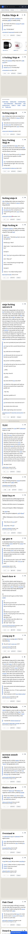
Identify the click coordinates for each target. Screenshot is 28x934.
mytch (10, 70)
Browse (12, 10)
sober (7, 909)
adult (15, 639)
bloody (20, 694)
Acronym (4, 428)
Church (15, 771)
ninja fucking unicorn (6, 412)
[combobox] (13, 6)
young (12, 644)
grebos (23, 694)
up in (13, 522)
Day (23, 771)
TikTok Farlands (5, 723)
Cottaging (4, 485)
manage (18, 24)
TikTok (4, 710)
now (17, 694)
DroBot (10, 274)
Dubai (21, 796)
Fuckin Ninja (4, 32)
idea (16, 843)
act (5, 61)
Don (8, 255)
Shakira (8, 797)
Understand (23, 428)
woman (5, 146)
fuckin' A (14, 105)
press (10, 664)
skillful (9, 20)
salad (5, 511)
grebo (3, 697)
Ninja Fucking (18, 103)
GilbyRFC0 (10, 528)
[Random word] (19, 6)
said (13, 525)
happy (17, 914)
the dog (9, 647)
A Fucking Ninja (5, 70)
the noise (6, 125)
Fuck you (20, 561)
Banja (8, 566)
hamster (6, 330)
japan (3, 339)
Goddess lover (14, 168)
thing (7, 118)
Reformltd (10, 802)
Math (12, 446)
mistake (22, 792)
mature (21, 544)
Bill (4, 559)
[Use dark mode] (25, 6)
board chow (4, 625)
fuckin (19, 105)
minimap (4, 871)
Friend (5, 864)
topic (12, 836)
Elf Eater (9, 848)
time (12, 587)
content (11, 544)
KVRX (14, 777)
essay (10, 435)
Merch (19, 35)
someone (9, 61)
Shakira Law (4, 802)
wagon (17, 760)
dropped (4, 673)
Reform (19, 791)
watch (8, 545)
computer (20, 587)
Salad (5, 525)
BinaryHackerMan (11, 625)
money (14, 916)
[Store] (22, 6)
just (9, 644)
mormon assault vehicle (7, 777)
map (4, 861)
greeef (9, 485)
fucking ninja (13, 102)
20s (9, 641)
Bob (5, 604)
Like (3, 116)
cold (19, 513)
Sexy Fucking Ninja (8, 103)
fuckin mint (8, 107)
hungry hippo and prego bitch (17, 412)
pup (15, 644)
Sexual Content (23, 10)
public (12, 482)
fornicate (6, 228)
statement (17, 836)
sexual (18, 481)
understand (7, 836)
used (10, 18)
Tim (8, 154)
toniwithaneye (10, 920)
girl (16, 237)
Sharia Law (11, 791)
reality (13, 911)
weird (22, 714)
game (12, 550)
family (4, 764)
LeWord (8, 871)
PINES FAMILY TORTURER (14, 723)
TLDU (3, 467)
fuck (14, 381)
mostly (9, 861)
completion (17, 18)
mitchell (5, 67)
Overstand (4, 848)
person (18, 118)
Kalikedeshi (11, 131)
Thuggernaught (11, 32)
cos (9, 67)
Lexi (20, 154)
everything (21, 861)
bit (6, 328)
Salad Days (4, 528)
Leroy (5, 841)
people (4, 598)
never (23, 147)
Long (15, 428)
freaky (16, 146)
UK (5, 664)
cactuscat (8, 697)
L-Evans (7, 467)
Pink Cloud (4, 920)
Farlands (16, 721)
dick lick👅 (11, 216)
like (3, 312)
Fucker (8, 237)
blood (22, 513)
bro (19, 721)
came (9, 125)
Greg (5, 29)
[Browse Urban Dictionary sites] (3, 6)
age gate (4, 566)
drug (13, 232)
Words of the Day (5, 10)
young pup (4, 647)
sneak (22, 24)
